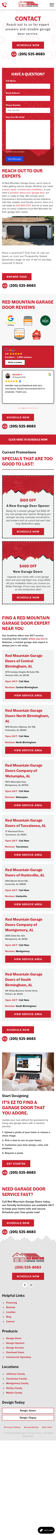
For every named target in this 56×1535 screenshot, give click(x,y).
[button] (52, 5)
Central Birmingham (27, 687)
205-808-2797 (23, 205)
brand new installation (31, 189)
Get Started (16, 1164)
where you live (37, 639)
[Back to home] (28, 5)
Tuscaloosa (22, 846)
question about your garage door (27, 192)
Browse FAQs (17, 277)
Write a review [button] (15, 362)
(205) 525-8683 (31, 54)
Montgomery (23, 951)
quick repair (10, 189)
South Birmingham (26, 1006)
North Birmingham (26, 742)
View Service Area (28, 695)
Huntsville (21, 896)
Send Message (14, 159)
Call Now (24, 681)
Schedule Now (28, 45)
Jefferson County (15, 1374)
